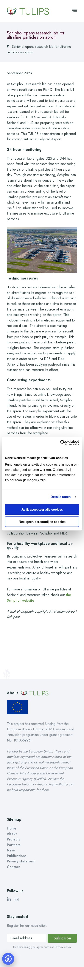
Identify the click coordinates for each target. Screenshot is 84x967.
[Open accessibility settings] (8, 959)
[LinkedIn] (9, 900)
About (12, 833)
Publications (16, 855)
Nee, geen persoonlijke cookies (42, 522)
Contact (13, 866)
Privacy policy (63, 947)
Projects (13, 839)
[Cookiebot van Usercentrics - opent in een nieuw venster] (60, 442)
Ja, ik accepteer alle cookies (42, 509)
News (11, 850)
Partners (13, 844)
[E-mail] (17, 900)
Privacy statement (21, 861)
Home (11, 828)
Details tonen (61, 497)
